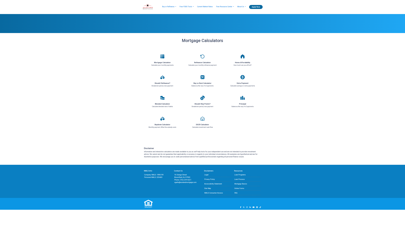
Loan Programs (240, 175)
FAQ (235, 193)
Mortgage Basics (240, 184)
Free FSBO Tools (186, 7)
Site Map (207, 188)
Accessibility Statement (213, 184)
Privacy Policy (209, 179)
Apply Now (256, 7)
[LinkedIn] (250, 207)
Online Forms (239, 188)
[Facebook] (240, 207)
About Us (240, 7)
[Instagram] (247, 207)
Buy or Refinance (168, 7)
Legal (206, 175)
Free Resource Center (224, 7)
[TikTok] (260, 207)
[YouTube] (253, 207)
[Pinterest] (257, 207)
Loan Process (239, 179)
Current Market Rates (205, 7)
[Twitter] (244, 207)
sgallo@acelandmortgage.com (185, 182)
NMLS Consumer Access (213, 193)
